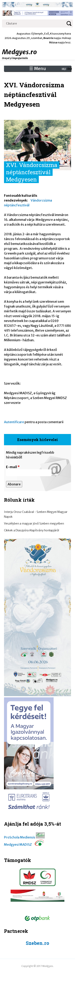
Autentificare (14, 422)
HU (64, 69)
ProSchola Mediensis (19, 837)
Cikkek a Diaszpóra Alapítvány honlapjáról (31, 530)
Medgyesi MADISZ (18, 844)
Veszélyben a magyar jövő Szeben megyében (34, 523)
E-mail (13, 467)
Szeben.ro (37, 943)
